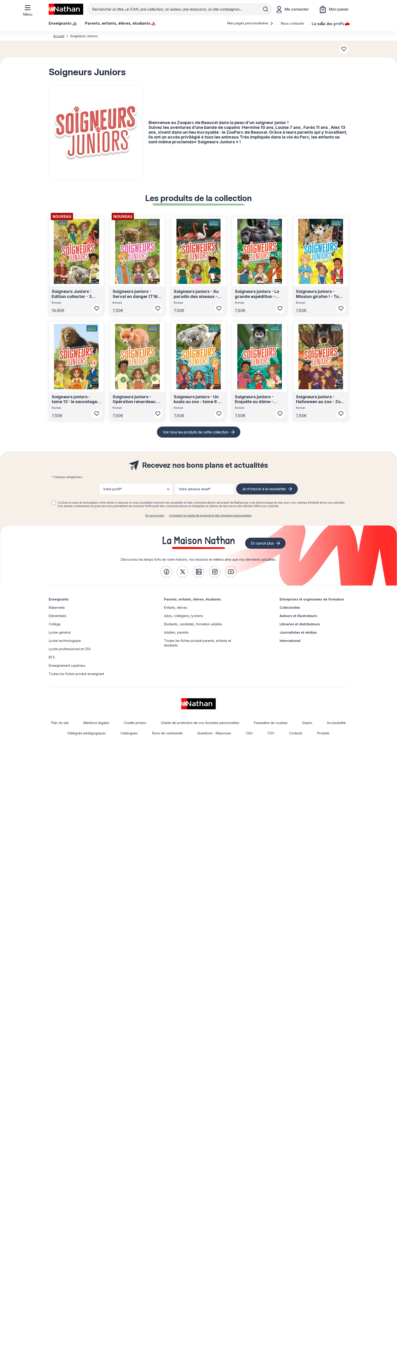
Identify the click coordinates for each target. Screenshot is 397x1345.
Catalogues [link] (129, 733)
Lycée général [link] (60, 632)
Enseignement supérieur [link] (67, 665)
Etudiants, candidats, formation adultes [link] (193, 624)
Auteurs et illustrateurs (298, 616)
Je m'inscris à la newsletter (264, 489)
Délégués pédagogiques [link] (87, 733)
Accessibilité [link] (336, 723)
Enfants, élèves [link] (175, 607)
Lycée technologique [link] (65, 641)
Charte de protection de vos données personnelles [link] (200, 723)
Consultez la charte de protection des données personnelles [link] (210, 515)
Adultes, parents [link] (176, 632)
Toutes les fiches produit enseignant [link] (76, 674)
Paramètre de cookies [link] (271, 723)
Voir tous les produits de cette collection (196, 432)
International (290, 641)
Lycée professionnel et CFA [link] (70, 649)
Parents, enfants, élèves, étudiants (192, 599)
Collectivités (290, 607)
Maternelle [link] (57, 607)
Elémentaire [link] (57, 616)
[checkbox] (54, 503)
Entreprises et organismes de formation (312, 599)
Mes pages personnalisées (248, 23)
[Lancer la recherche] (265, 9)
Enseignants (59, 599)
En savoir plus (154, 515)
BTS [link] (52, 657)
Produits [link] (323, 733)
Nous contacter (292, 23)
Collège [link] (55, 624)
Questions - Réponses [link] (214, 733)
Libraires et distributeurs (300, 624)
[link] (166, 571)
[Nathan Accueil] (66, 9)
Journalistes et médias (298, 632)
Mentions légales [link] (96, 723)
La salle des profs (328, 23)
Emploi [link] (307, 723)
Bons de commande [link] (167, 733)
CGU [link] (249, 733)
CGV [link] (270, 733)
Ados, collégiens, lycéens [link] (183, 616)
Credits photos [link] (135, 723)
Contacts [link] (295, 733)
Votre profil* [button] (112, 489)
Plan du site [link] (60, 723)
